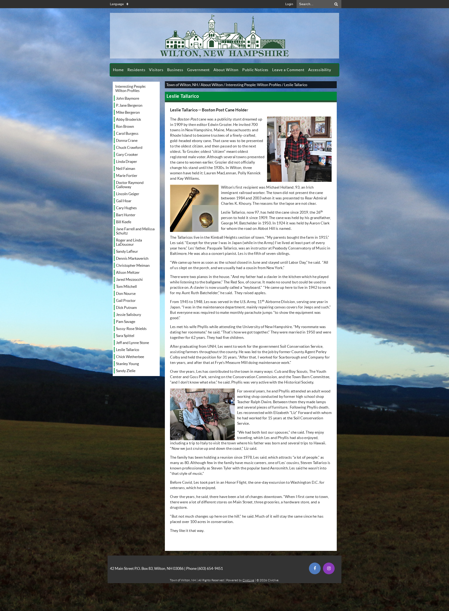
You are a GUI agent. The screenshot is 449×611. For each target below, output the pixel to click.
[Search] (336, 4)
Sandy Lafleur (127, 251)
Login (289, 4)
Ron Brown (125, 126)
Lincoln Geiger (127, 194)
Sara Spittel (125, 335)
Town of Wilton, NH (182, 85)
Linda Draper (126, 161)
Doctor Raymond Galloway (130, 184)
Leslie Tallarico (127, 350)
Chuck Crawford (129, 147)
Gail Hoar (123, 201)
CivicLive (248, 580)
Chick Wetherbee (130, 357)
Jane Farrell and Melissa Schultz (135, 231)
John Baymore (127, 98)
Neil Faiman (125, 168)
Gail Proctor (126, 300)
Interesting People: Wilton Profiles (130, 88)
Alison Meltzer (128, 272)
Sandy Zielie (125, 371)
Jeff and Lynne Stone (132, 342)
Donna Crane (127, 140)
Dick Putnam (126, 307)
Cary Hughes (126, 208)
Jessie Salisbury (128, 314)
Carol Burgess (127, 133)
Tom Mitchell (126, 286)
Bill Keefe (123, 222)
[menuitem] (118, 70)
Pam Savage (125, 321)
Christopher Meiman (133, 265)
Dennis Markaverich (132, 258)
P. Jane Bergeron (129, 105)
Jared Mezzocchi (129, 279)
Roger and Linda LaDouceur (129, 242)
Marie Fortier (126, 175)
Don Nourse (126, 293)
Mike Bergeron (128, 112)
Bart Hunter (125, 215)
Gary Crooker (127, 154)
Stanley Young (127, 364)
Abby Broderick (128, 119)
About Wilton (212, 85)
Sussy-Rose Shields (131, 328)
